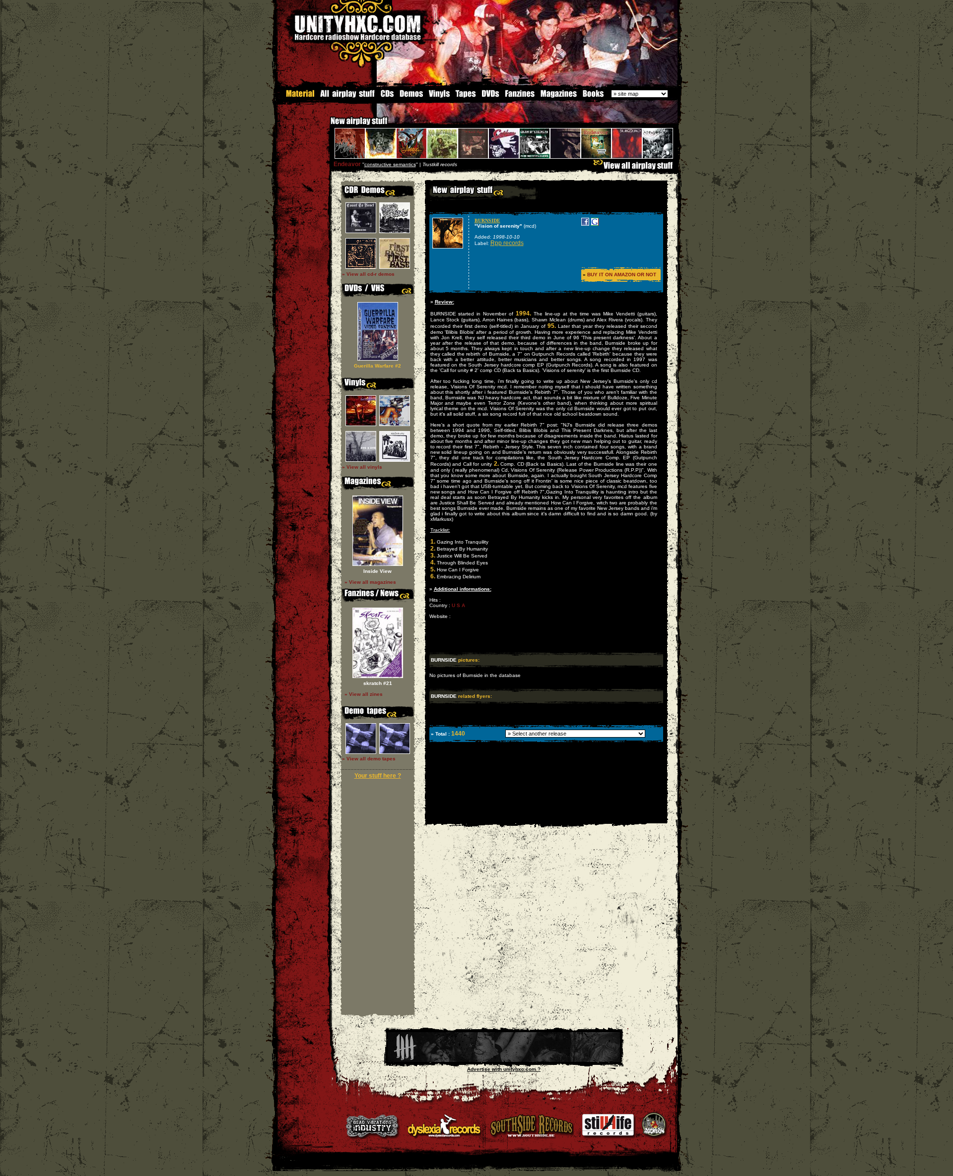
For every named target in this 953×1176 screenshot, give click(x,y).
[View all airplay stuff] (635, 168)
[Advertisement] (545, 816)
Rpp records (507, 243)
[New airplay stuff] (325, 125)
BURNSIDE (487, 220)
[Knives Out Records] (504, 1060)
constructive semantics (390, 164)
